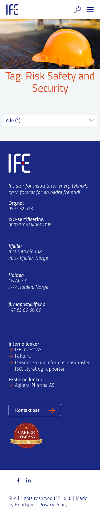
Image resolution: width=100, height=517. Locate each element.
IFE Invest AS (28, 350)
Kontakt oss (27, 409)
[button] (77, 9)
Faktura (23, 356)
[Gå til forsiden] (12, 9)
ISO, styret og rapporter (40, 369)
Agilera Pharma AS (34, 385)
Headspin (25, 505)
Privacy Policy (53, 505)
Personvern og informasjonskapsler (52, 363)
